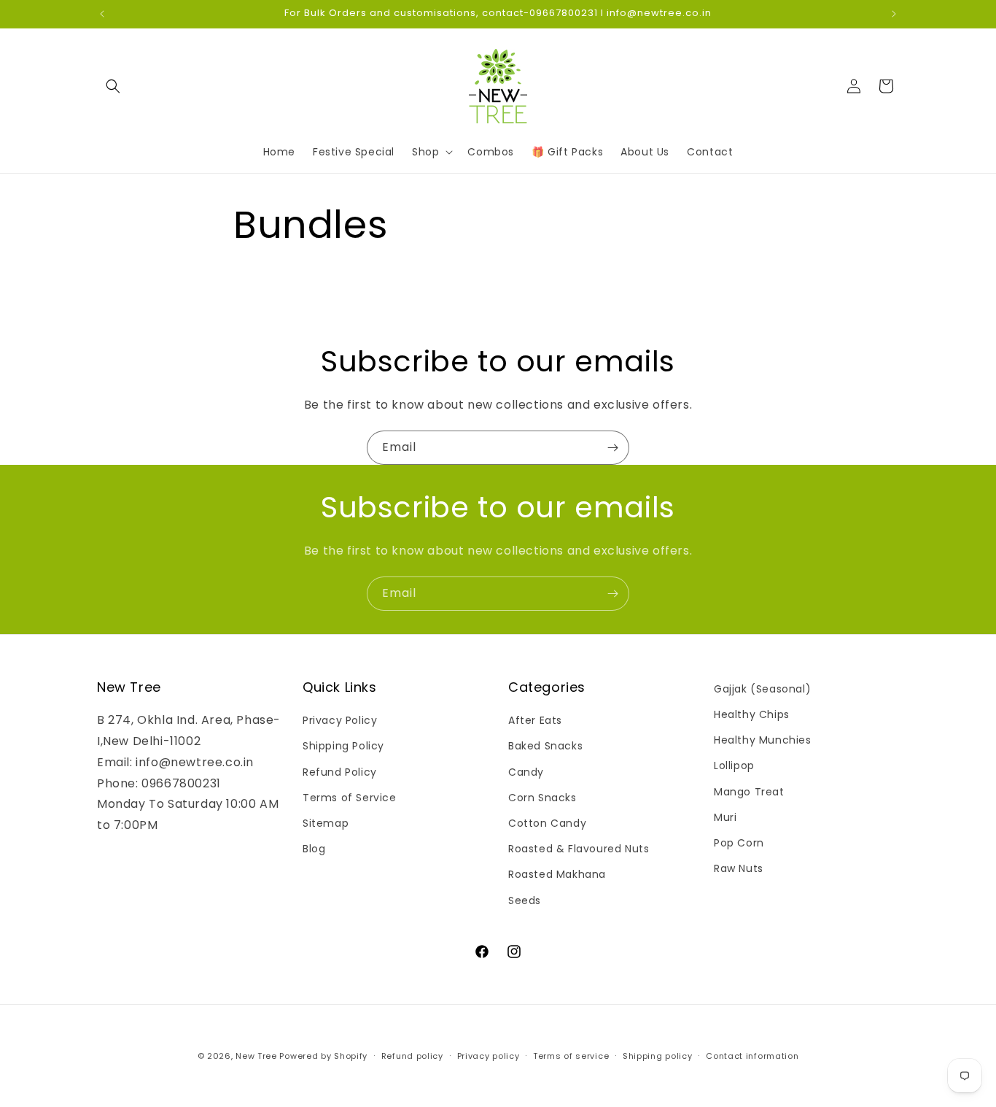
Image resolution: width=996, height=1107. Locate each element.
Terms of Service (350, 797)
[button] (113, 86)
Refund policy (412, 1056)
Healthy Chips (752, 714)
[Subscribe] (612, 448)
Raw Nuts (738, 868)
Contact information (752, 1056)
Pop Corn (739, 843)
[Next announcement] (894, 14)
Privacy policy (488, 1056)
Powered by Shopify (323, 1056)
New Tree (256, 1056)
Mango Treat (749, 791)
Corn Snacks (542, 797)
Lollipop (734, 765)
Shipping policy (658, 1056)
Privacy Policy (340, 720)
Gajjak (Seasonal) (762, 689)
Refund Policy (340, 772)
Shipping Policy (343, 745)
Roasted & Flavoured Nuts (578, 848)
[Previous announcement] (102, 14)
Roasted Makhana (557, 874)
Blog (314, 848)
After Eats (535, 720)
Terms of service (571, 1056)
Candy (526, 772)
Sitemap (326, 823)
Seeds (524, 900)
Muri (725, 817)
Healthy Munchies (763, 740)
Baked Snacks (545, 745)
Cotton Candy (547, 823)
